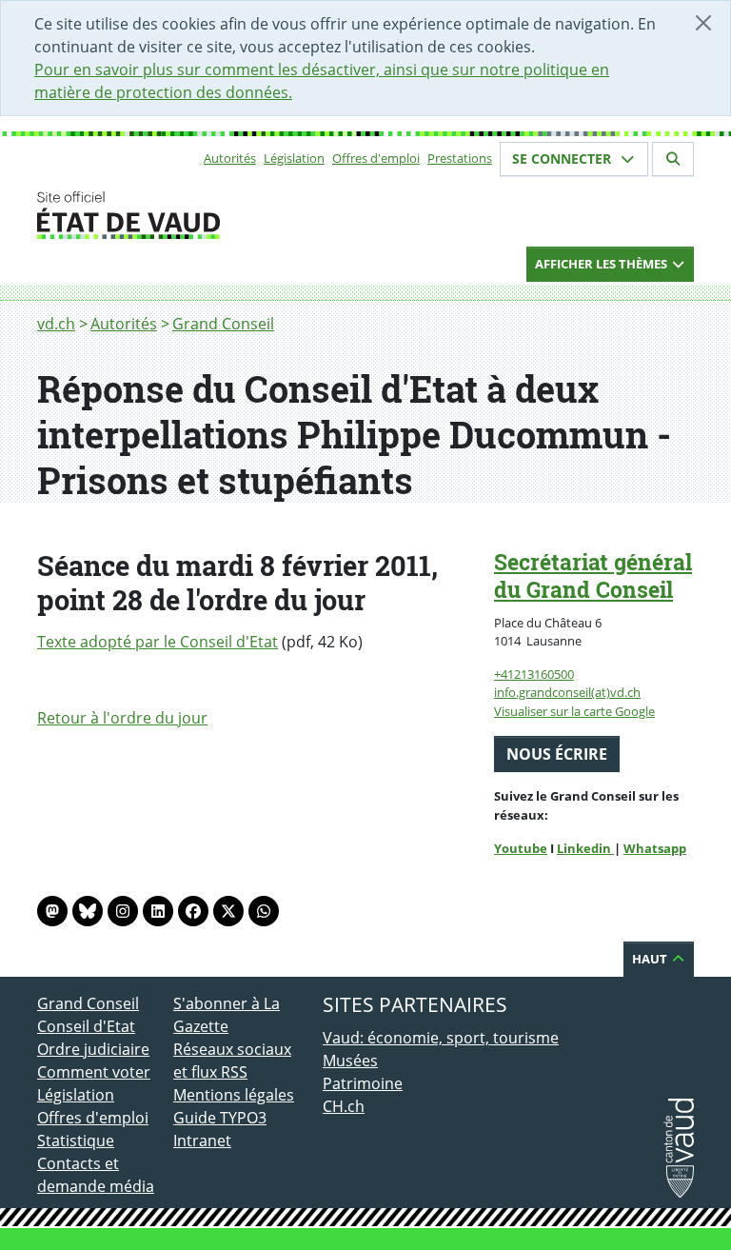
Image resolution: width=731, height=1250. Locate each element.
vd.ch (56, 323)
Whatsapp (654, 848)
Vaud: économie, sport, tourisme (441, 1037)
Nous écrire (556, 754)
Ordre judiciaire (93, 1049)
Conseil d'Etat (86, 1026)
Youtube (520, 848)
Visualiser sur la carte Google (574, 711)
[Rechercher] (673, 159)
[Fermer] (703, 23)
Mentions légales (233, 1094)
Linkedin (585, 848)
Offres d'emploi (376, 158)
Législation (294, 158)
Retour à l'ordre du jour (122, 717)
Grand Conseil (223, 323)
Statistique (75, 1140)
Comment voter (93, 1072)
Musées (350, 1060)
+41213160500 (534, 674)
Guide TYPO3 (220, 1117)
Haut (651, 958)
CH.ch (344, 1106)
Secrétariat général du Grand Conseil (593, 575)
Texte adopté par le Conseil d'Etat (157, 641)
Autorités (230, 158)
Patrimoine (363, 1083)
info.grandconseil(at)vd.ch (567, 692)
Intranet (202, 1140)
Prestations (459, 158)
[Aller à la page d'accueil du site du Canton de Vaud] (165, 215)
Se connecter (563, 158)
